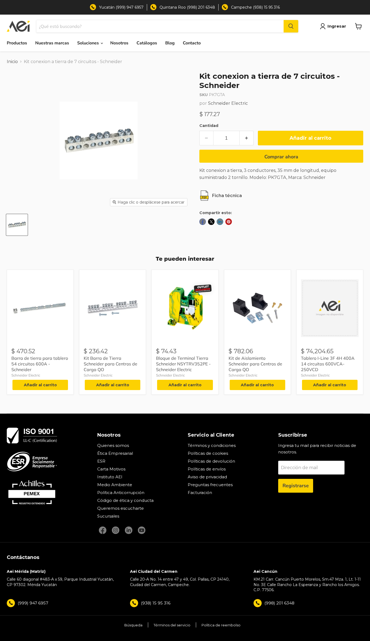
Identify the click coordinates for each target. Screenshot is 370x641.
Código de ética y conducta (125, 500)
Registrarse (296, 485)
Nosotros (119, 43)
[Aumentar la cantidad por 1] (247, 138)
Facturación (200, 492)
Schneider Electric (228, 103)
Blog (170, 43)
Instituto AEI (109, 476)
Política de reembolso (221, 625)
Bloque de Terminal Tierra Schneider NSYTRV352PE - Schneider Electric (183, 363)
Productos (17, 43)
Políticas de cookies (208, 453)
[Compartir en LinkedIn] (220, 221)
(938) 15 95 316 (155, 603)
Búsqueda (133, 625)
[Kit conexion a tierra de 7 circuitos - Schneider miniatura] (17, 225)
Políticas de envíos (207, 469)
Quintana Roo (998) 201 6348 (187, 7)
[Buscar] (291, 26)
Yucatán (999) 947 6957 (121, 7)
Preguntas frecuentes (210, 484)
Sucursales (108, 516)
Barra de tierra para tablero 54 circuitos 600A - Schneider (39, 363)
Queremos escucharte (120, 508)
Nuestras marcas (52, 43)
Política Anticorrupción (120, 492)
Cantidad (208, 125)
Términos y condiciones (212, 445)
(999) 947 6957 (33, 603)
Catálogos (147, 43)
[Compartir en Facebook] (202, 221)
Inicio (12, 61)
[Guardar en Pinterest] (228, 221)
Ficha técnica (227, 195)
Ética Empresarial (115, 453)
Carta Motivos (111, 469)
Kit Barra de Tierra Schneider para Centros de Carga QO (110, 363)
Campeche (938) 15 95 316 (255, 7)
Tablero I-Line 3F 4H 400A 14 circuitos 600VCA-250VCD (328, 363)
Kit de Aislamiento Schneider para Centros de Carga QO (255, 363)
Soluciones (88, 43)
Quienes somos (113, 445)
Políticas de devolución (211, 461)
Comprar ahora (281, 156)
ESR (101, 461)
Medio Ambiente (114, 484)
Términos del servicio (172, 625)
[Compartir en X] (211, 221)
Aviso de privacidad (207, 476)
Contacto (192, 43)
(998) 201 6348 (279, 603)
